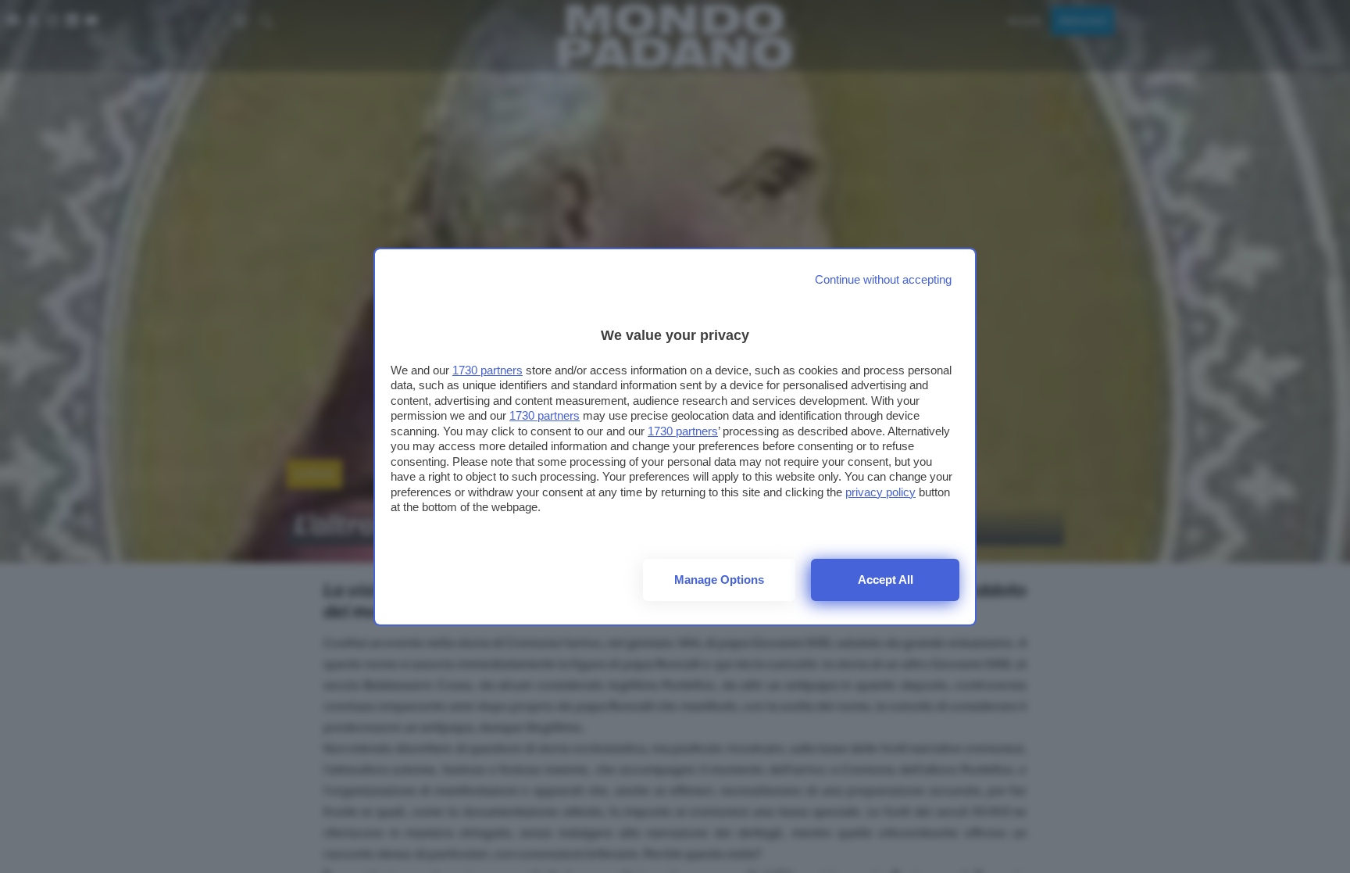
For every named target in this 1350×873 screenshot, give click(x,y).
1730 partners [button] (487, 370)
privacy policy (880, 492)
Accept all (885, 579)
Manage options (719, 579)
